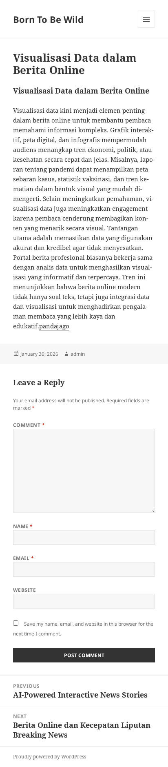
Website (24, 589)
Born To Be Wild (48, 19)
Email (23, 558)
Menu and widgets (146, 27)
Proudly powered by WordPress (49, 756)
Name (23, 526)
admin (78, 353)
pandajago (54, 326)
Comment (29, 424)
